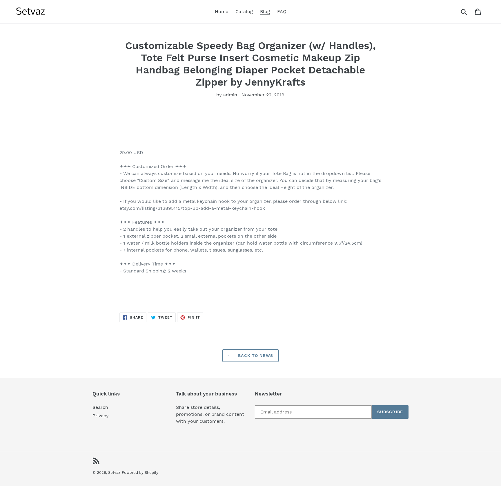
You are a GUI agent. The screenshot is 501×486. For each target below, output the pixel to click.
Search (100, 407)
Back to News (255, 355)
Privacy (100, 415)
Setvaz (114, 472)
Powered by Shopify (140, 472)
